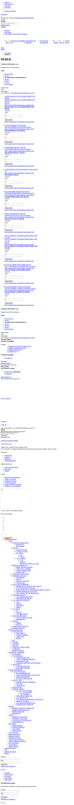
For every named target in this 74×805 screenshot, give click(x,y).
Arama (3, 19)
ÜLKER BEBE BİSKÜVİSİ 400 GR (17, 197)
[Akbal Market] (24, 18)
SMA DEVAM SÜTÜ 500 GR (14, 219)
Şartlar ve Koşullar (10, 479)
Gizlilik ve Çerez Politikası (13, 486)
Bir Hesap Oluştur (10, 11)
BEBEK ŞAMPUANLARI (16, 348)
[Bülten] (15, 507)
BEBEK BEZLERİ (14, 350)
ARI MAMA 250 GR (11, 175)
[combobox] (10, 23)
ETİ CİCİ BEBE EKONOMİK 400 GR (17, 270)
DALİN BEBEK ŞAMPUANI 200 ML (17, 292)
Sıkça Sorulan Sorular (11, 467)
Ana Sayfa (8, 53)
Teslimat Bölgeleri (10, 461)
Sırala (2, 93)
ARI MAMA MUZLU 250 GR (15, 152)
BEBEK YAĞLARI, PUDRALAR (19, 346)
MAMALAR (12, 351)
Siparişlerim (8, 778)
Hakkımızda (8, 455)
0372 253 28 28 (5, 398)
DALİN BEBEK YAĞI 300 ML (15, 130)
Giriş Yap (7, 6)
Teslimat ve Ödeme (10, 481)
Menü (2, 48)
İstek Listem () (9, 4)
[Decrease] (5, 114)
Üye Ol (3, 769)
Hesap (3, 49)
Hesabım (7, 2)
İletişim (7, 471)
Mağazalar (8, 459)
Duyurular (8, 469)
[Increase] (5, 118)
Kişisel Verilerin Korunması (13, 484)
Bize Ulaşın (8, 780)
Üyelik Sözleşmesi (10, 482)
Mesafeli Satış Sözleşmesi (12, 477)
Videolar (7, 457)
